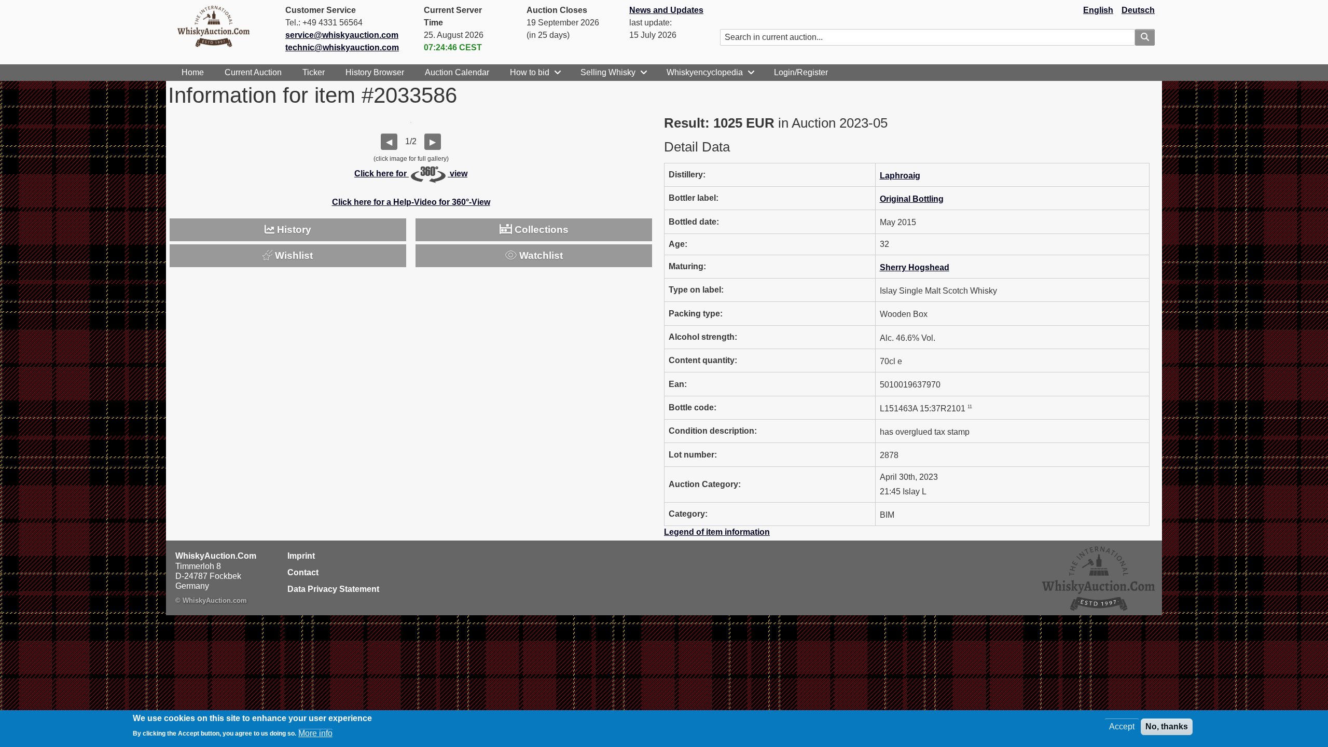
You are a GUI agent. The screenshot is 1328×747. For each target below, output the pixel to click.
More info (315, 732)
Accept (1122, 726)
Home (193, 72)
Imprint (301, 555)
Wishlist (292, 255)
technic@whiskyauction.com (342, 47)
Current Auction (253, 72)
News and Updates (666, 10)
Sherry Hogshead (914, 267)
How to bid (529, 72)
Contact (303, 572)
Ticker (313, 72)
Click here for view (410, 173)
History (292, 229)
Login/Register (801, 72)
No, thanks (1166, 726)
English (1098, 10)
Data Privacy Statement (333, 589)
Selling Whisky (607, 72)
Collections (540, 229)
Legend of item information (717, 532)
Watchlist (540, 255)
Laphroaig (900, 175)
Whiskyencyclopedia (705, 72)
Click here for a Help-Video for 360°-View (411, 202)
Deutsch (1138, 10)
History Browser (374, 72)
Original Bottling (912, 199)
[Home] (217, 26)
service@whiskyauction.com (341, 35)
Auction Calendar (457, 72)
